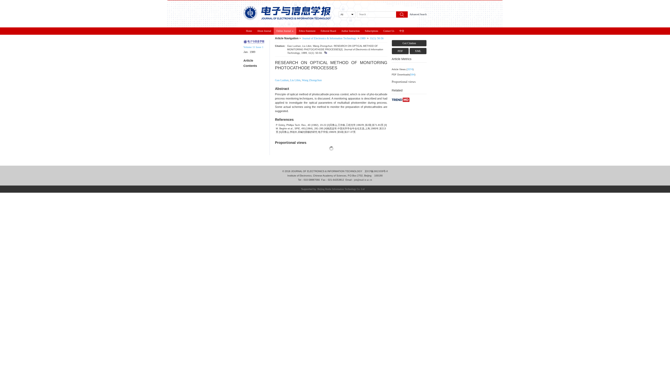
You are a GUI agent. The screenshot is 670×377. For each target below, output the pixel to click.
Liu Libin (295, 80)
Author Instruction (350, 31)
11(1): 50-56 (377, 38)
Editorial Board (328, 31)
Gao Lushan (282, 80)
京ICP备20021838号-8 (376, 171)
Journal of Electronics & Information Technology (329, 38)
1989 (363, 38)
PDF (400, 51)
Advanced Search (418, 14)
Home (249, 31)
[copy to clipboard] (325, 52)
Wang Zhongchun (312, 80)
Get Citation (409, 43)
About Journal (264, 31)
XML (418, 51)
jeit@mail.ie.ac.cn (363, 180)
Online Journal (283, 31)
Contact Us (388, 31)
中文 (401, 31)
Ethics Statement (307, 31)
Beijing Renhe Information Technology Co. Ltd (340, 189)
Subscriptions (371, 31)
